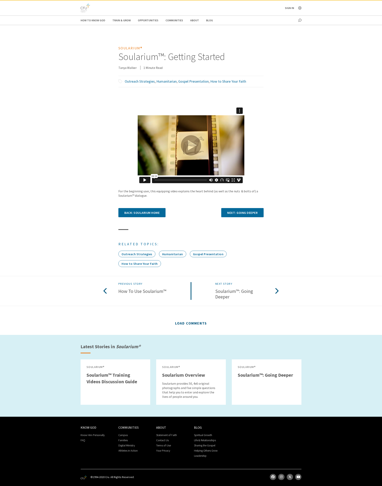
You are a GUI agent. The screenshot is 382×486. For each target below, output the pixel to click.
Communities (174, 20)
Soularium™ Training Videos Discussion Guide (112, 378)
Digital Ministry (126, 445)
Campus (123, 435)
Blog (209, 20)
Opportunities (148, 20)
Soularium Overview (183, 375)
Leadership (200, 456)
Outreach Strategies (140, 81)
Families (123, 440)
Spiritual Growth (203, 435)
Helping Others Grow (206, 450)
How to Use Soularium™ (142, 291)
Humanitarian (166, 81)
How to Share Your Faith (228, 81)
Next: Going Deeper (242, 213)
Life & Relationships (205, 440)
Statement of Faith (166, 435)
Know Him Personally (93, 435)
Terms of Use (163, 445)
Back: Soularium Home (142, 213)
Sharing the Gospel (204, 445)
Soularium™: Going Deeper (234, 294)
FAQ (83, 440)
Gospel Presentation (193, 81)
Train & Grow (121, 20)
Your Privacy (163, 450)
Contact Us (162, 440)
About (194, 20)
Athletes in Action (128, 450)
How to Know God (93, 20)
